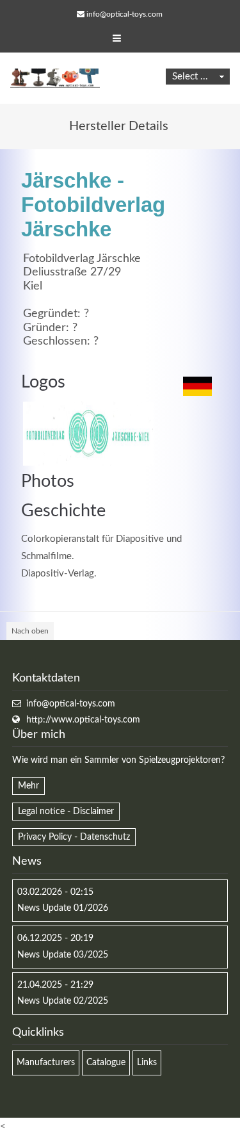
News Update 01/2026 (62, 908)
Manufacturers (46, 1062)
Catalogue (105, 1062)
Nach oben (30, 631)
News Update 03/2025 (62, 955)
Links (147, 1062)
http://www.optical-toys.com (83, 719)
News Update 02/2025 (62, 1001)
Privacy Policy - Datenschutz (74, 837)
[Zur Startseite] (55, 78)
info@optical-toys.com (124, 14)
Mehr (28, 785)
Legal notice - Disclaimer (66, 811)
